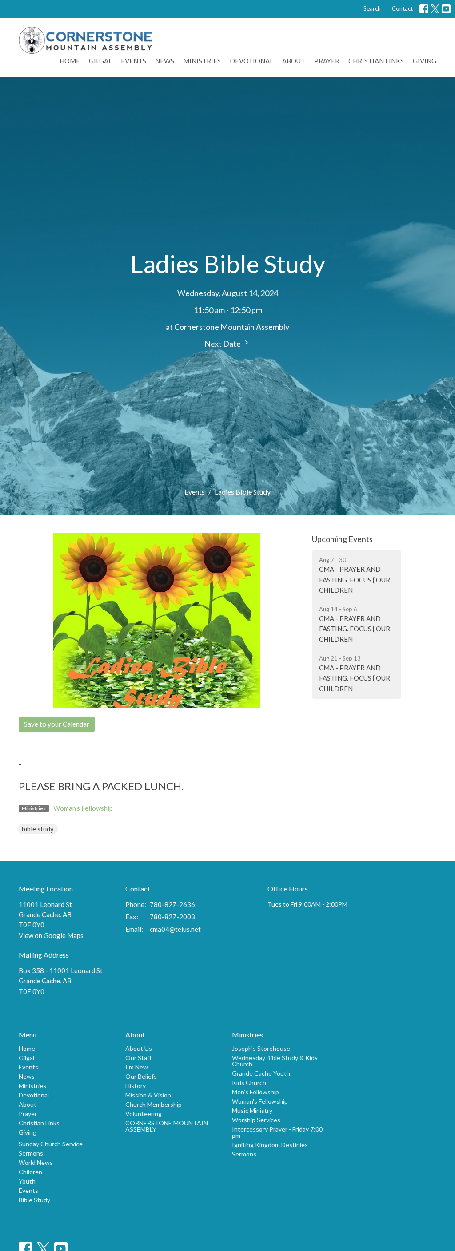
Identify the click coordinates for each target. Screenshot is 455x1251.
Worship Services (256, 1120)
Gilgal (100, 61)
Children (30, 1172)
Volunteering (143, 1113)
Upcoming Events (342, 539)
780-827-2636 (172, 904)
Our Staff (138, 1057)
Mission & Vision (148, 1095)
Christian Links (376, 61)
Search (372, 8)
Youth (27, 1181)
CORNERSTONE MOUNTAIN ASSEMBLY (166, 1126)
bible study (38, 829)
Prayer (326, 61)
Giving (424, 61)
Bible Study (34, 1199)
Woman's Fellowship (83, 808)
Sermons (31, 1153)
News (164, 61)
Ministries (202, 61)
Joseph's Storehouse (261, 1048)
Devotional (251, 61)
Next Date (223, 343)
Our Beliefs (141, 1076)
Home (70, 61)
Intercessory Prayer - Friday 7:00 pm (277, 1132)
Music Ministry (252, 1110)
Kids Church (249, 1082)
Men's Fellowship (255, 1092)
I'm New (136, 1067)
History (135, 1085)
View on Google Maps (51, 935)
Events (133, 61)
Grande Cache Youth (261, 1073)
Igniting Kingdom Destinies (270, 1144)
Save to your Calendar (56, 724)
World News (36, 1162)
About (293, 61)
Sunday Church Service (51, 1144)
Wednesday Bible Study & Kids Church (275, 1061)
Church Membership (153, 1104)
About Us (138, 1048)
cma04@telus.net (175, 929)
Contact (402, 8)
